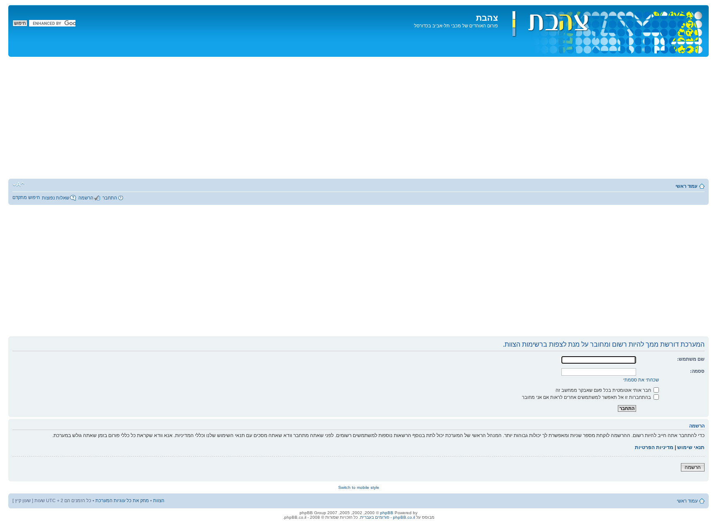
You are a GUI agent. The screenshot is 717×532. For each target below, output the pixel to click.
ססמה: (697, 371)
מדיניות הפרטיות (654, 447)
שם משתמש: (691, 359)
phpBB (386, 512)
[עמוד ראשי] (602, 31)
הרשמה (85, 197)
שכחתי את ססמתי (641, 379)
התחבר (109, 197)
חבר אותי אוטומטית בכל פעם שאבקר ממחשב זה (604, 390)
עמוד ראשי (686, 186)
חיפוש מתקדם (26, 197)
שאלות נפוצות (55, 197)
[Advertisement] (358, 119)
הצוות (158, 500)
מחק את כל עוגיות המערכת (122, 500)
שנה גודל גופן (18, 184)
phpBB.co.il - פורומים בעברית (387, 517)
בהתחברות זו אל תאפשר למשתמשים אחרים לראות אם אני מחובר (587, 397)
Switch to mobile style (358, 487)
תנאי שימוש (691, 447)
